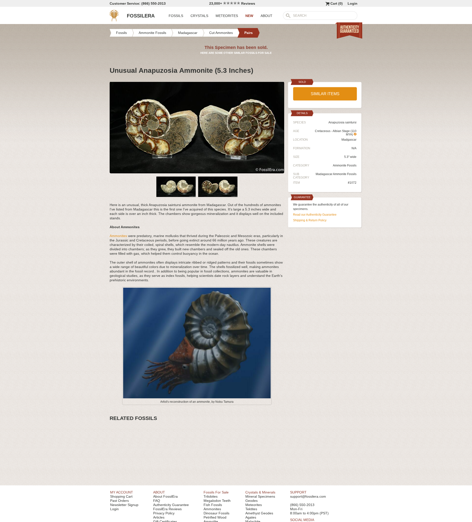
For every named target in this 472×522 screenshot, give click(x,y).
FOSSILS (176, 16)
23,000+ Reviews (232, 3)
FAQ (156, 501)
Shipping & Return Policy (309, 220)
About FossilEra (165, 496)
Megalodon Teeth (217, 501)
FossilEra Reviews (167, 509)
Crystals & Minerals (260, 492)
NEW (249, 16)
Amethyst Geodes (259, 513)
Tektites (251, 509)
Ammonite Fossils (344, 165)
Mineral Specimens (260, 496)
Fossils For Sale (216, 492)
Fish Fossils (213, 505)
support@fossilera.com (308, 496)
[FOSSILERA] (114, 20)
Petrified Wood (215, 517)
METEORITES (227, 16)
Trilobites (211, 496)
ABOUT (266, 16)
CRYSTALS (199, 16)
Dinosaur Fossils (216, 513)
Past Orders (119, 501)
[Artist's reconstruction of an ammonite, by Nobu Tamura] (197, 397)
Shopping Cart (121, 496)
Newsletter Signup (124, 505)
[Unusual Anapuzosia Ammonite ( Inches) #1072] (197, 171)
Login (352, 3)
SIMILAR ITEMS (325, 94)
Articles (158, 517)
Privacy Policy (164, 513)
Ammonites (118, 236)
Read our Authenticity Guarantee (315, 214)
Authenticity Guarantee (171, 505)
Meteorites (253, 505)
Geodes (251, 501)
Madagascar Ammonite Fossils (336, 174)
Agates (250, 517)
